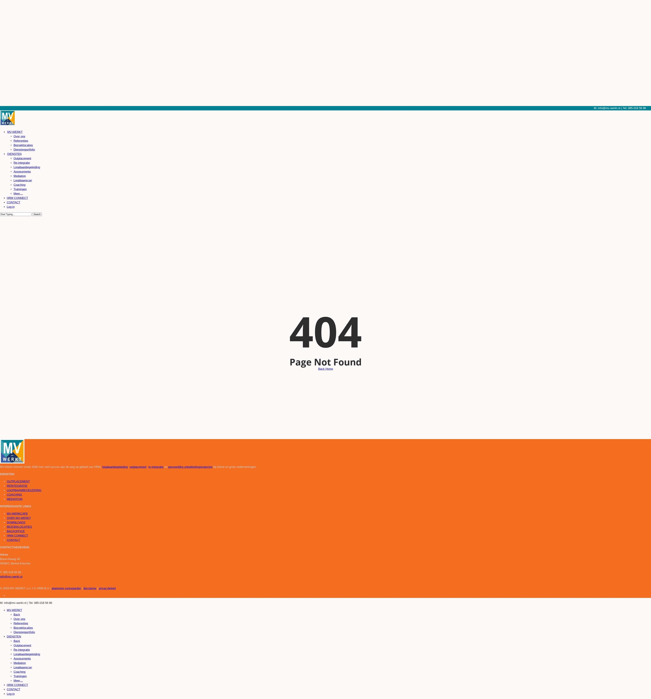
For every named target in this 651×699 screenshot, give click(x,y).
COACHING (14, 494)
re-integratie (155, 467)
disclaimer (89, 588)
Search (37, 214)
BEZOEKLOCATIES (19, 526)
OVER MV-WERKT (19, 518)
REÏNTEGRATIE (17, 486)
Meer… (18, 680)
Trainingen (20, 676)
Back (17, 614)
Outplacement (22, 645)
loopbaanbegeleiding (115, 467)
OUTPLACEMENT (18, 481)
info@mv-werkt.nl (11, 576)
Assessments (22, 658)
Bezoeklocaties (23, 627)
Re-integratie (22, 649)
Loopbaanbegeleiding (27, 654)
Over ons (19, 619)
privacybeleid (107, 588)
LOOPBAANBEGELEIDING (24, 490)
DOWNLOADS (16, 522)
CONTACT (13, 540)
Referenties (21, 623)
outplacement (138, 467)
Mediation (20, 663)
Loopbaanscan (23, 667)
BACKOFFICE (16, 531)
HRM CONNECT (17, 535)
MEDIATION (14, 499)
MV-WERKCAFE (17, 513)
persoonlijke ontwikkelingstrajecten (190, 467)
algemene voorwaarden (66, 588)
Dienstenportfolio (24, 632)
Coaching (19, 671)
